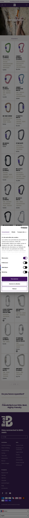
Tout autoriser (14, 279)
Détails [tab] (13, 232)
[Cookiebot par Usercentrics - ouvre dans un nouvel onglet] (20, 228)
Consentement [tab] (5, 232)
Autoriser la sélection (14, 284)
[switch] (25, 263)
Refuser (14, 288)
